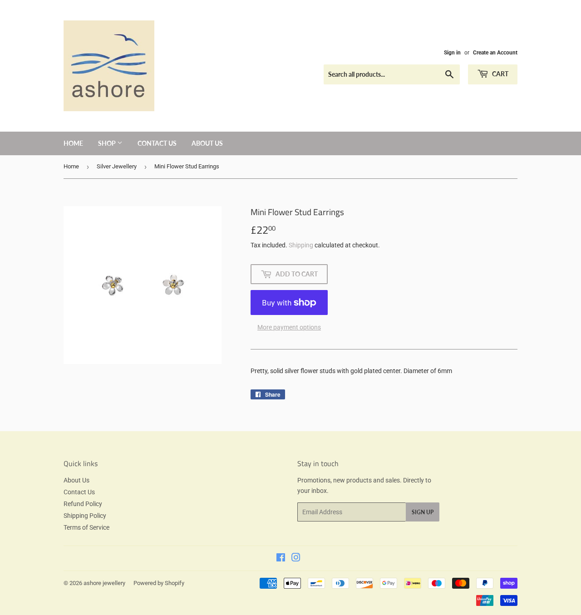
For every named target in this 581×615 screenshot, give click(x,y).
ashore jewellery (104, 583)
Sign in (452, 52)
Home (73, 143)
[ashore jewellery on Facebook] (281, 558)
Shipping (301, 245)
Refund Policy (83, 503)
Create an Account (495, 52)
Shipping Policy (85, 515)
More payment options (289, 327)
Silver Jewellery (117, 166)
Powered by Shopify (158, 583)
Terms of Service (86, 527)
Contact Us (157, 143)
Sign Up (422, 512)
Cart (499, 74)
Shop (107, 143)
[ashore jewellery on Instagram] (295, 558)
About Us (207, 143)
